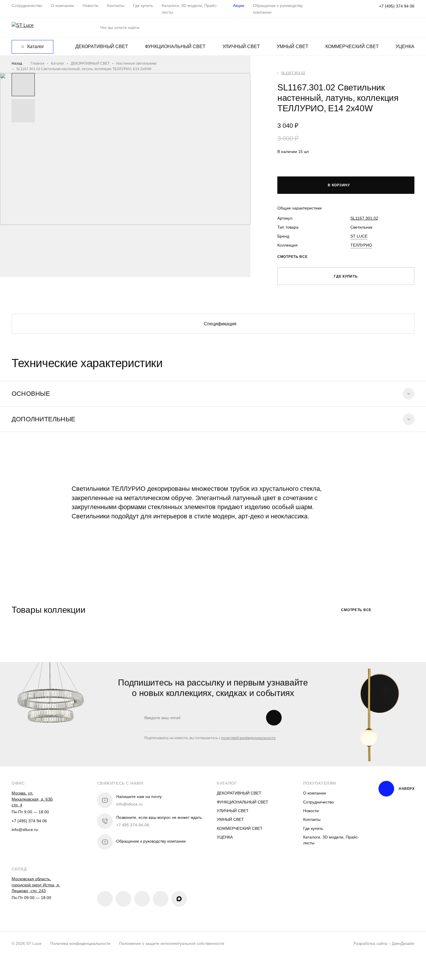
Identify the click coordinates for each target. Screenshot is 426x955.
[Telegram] (142, 899)
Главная (37, 63)
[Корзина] (411, 27)
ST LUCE (358, 236)
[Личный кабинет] (393, 27)
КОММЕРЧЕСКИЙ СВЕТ (352, 46)
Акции (238, 5)
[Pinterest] (123, 899)
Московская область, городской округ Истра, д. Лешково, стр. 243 (36, 884)
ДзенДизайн (403, 943)
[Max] (179, 899)
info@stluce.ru (25, 829)
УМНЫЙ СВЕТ (292, 46)
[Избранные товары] (375, 27)
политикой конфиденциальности (248, 738)
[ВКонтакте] (105, 899)
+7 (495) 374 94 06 (396, 6)
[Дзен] (160, 899)
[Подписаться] (274, 718)
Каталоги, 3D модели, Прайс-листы (331, 840)
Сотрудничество (27, 5)
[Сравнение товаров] (357, 27)
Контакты (115, 5)
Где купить (143, 5)
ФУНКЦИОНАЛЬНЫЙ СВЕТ (175, 46)
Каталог (57, 63)
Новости (90, 5)
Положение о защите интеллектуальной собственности (171, 943)
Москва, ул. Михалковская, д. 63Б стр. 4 (32, 799)
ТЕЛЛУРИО (361, 245)
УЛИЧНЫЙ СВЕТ (241, 46)
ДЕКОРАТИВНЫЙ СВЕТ (101, 46)
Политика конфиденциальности (80, 943)
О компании (62, 5)
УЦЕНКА (405, 46)
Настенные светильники (136, 63)
